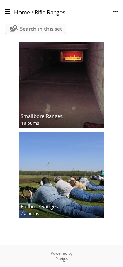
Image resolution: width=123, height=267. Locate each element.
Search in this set (41, 28)
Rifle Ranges (50, 12)
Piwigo (61, 259)
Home (22, 12)
